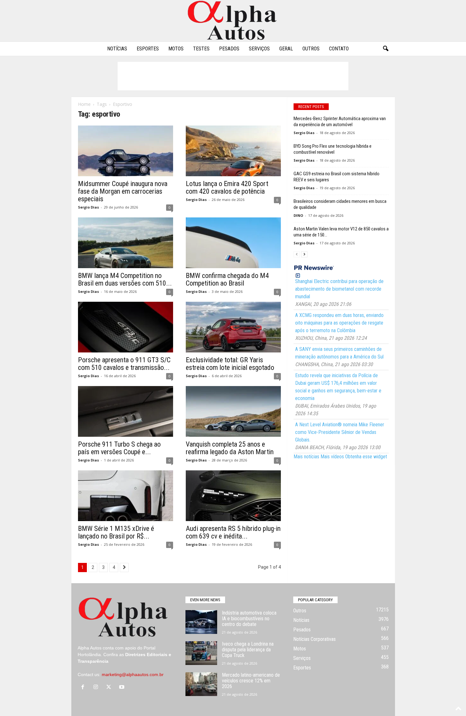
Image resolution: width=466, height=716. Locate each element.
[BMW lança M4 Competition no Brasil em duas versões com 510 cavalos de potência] (125, 242)
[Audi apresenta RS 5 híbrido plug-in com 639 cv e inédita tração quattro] (233, 495)
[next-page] (304, 254)
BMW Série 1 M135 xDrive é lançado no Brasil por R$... (116, 532)
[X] (110, 687)
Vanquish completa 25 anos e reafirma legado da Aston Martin (230, 448)
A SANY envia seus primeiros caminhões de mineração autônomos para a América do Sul (339, 353)
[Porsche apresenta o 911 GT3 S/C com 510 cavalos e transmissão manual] (125, 327)
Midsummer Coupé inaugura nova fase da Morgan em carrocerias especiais (122, 191)
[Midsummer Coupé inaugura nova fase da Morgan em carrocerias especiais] (125, 151)
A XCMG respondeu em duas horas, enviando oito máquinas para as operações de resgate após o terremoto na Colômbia (339, 322)
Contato (339, 49)
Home (84, 104)
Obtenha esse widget (366, 457)
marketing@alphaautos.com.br (133, 674)
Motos (176, 49)
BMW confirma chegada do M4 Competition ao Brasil (227, 279)
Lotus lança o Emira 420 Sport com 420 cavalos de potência (227, 187)
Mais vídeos (332, 457)
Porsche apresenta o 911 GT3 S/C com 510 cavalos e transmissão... (124, 363)
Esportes (148, 49)
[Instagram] (97, 687)
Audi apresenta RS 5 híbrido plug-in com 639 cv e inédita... (233, 532)
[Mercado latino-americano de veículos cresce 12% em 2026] (201, 684)
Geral (286, 49)
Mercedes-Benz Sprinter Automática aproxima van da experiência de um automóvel (340, 121)
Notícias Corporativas (314, 639)
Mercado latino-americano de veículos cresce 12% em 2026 (251, 680)
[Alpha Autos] (233, 21)
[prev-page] (297, 254)
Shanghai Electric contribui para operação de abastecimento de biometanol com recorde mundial (339, 289)
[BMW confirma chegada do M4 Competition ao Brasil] (233, 242)
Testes (201, 49)
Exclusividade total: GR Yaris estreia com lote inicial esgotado (230, 363)
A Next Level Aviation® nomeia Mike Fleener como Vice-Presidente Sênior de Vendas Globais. (339, 432)
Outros (311, 49)
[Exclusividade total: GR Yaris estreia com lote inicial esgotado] (233, 327)
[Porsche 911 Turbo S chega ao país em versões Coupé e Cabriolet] (125, 411)
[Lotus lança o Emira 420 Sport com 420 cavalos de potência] (233, 151)
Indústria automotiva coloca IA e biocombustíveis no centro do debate (249, 618)
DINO (298, 215)
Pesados (229, 49)
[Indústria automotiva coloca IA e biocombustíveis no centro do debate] (201, 622)
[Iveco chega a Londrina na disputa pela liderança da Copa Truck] (201, 653)
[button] (385, 49)
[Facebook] (84, 687)
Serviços (259, 49)
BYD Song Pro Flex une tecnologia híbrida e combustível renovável (333, 149)
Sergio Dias (88, 207)
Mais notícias (306, 457)
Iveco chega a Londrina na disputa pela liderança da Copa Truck (248, 649)
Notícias (117, 49)
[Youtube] (122, 687)
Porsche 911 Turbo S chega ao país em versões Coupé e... (119, 448)
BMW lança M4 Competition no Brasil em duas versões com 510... (125, 279)
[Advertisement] (233, 76)
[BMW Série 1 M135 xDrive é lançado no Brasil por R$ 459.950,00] (125, 495)
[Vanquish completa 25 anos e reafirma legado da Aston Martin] (233, 411)
